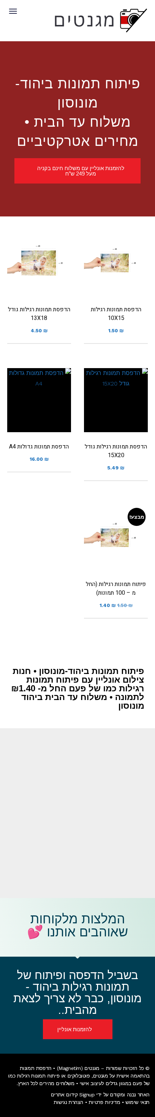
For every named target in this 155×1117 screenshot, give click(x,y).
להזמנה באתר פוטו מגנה (116, 275)
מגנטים (100, 1076)
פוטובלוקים (78, 1076)
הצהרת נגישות (68, 1102)
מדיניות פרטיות (104, 1102)
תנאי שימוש (137, 1102)
